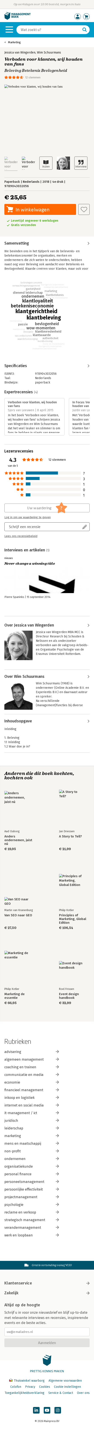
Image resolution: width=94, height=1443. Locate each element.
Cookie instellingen (67, 1387)
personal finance (17, 1174)
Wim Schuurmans (49, 52)
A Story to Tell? (70, 836)
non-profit (12, 1151)
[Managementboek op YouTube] (47, 1410)
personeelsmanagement (24, 1182)
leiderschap (13, 1128)
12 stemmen (32, 77)
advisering (12, 1052)
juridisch (11, 1120)
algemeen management (24, 1059)
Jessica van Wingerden (19, 52)
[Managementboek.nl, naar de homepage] (17, 19)
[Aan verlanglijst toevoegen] (84, 209)
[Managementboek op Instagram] (57, 1410)
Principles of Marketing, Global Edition (72, 919)
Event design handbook (69, 996)
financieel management (23, 1090)
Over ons (83, 1393)
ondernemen (15, 1159)
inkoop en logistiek (19, 1098)
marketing (12, 1136)
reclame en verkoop (20, 1212)
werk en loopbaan (18, 1235)
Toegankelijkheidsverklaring (24, 1393)
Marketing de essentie (14, 996)
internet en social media (24, 1105)
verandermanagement (22, 1228)
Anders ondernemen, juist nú (18, 840)
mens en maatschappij (22, 1143)
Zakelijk (11, 1293)
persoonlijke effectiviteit (23, 1189)
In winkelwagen (32, 209)
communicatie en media (24, 1075)
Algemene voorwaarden (65, 1381)
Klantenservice (18, 1283)
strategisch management (24, 1220)
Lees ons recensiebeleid (20, 536)
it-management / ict (20, 1113)
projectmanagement (20, 1197)
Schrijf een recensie (24, 527)
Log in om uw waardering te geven (27, 517)
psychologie (13, 1205)
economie (12, 1082)
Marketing (14, 42)
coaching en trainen (20, 1067)
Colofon (15, 1387)
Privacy (30, 1387)
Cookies (44, 1387)
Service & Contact (60, 1393)
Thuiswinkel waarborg (29, 1381)
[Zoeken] (84, 29)
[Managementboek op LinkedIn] (36, 1410)
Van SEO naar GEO (18, 915)
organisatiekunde (18, 1166)
